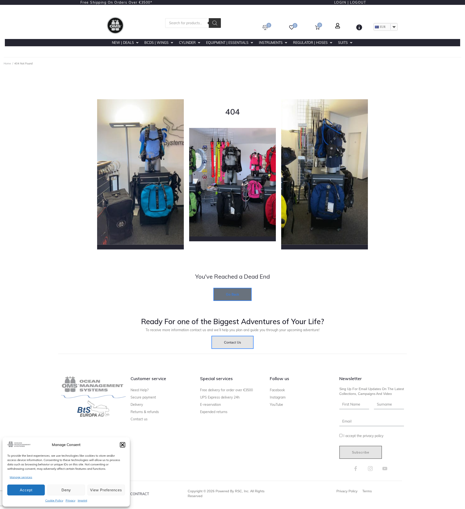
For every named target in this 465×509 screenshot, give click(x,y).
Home (7, 63)
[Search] (215, 23)
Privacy (70, 500)
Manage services (21, 477)
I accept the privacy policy (363, 436)
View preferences (106, 490)
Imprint (82, 500)
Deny (66, 490)
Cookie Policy (54, 500)
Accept (26, 490)
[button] (122, 444)
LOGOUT (358, 2)
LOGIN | (341, 2)
